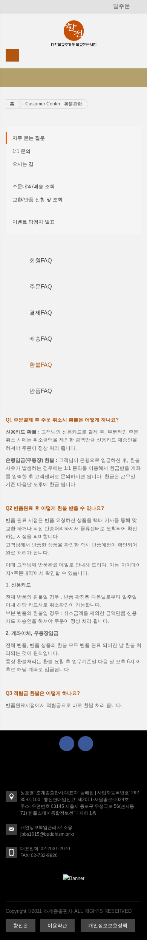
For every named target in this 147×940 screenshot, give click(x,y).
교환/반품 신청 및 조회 (37, 199)
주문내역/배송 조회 (33, 186)
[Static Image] (73, 878)
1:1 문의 (21, 151)
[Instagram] (85, 743)
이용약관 (57, 925)
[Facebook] (66, 743)
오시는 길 (23, 164)
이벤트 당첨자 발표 (33, 222)
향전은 (20, 925)
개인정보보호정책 (107, 925)
